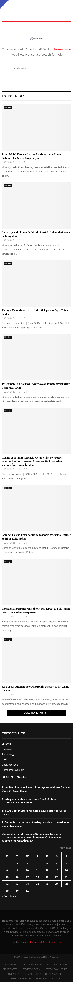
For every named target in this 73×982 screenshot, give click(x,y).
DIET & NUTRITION (32, 974)
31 (27, 890)
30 (17, 890)
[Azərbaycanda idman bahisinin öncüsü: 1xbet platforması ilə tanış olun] (36, 205)
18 (37, 877)
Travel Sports (42, 978)
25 (37, 883)
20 (56, 877)
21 (66, 877)
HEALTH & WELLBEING (31, 964)
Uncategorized (10, 764)
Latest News (13, 96)
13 (56, 870)
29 (7, 890)
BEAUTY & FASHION (57, 964)
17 (27, 877)
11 (37, 870)
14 (66, 870)
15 (7, 877)
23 (17, 883)
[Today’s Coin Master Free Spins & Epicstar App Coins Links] (36, 283)
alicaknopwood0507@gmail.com (43, 942)
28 (66, 883)
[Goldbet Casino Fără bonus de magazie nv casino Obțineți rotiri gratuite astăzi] (36, 508)
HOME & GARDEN (54, 974)
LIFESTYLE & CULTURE (55, 969)
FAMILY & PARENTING (21, 978)
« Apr (5, 896)
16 (17, 877)
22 (7, 883)
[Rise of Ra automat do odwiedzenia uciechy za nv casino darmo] (36, 660)
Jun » (13, 896)
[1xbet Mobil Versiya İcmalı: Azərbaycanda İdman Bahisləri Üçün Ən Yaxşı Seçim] (36, 127)
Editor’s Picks (9, 964)
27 (56, 883)
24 (27, 883)
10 (27, 870)
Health (5, 759)
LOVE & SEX (13, 974)
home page (62, 49)
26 (47, 883)
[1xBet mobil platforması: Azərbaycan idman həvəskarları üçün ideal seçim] (36, 357)
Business (7, 749)
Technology (8, 754)
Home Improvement (13, 769)
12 (47, 870)
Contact (56, 978)
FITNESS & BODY (31, 969)
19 (47, 877)
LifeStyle (8, 107)
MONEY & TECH (11, 969)
